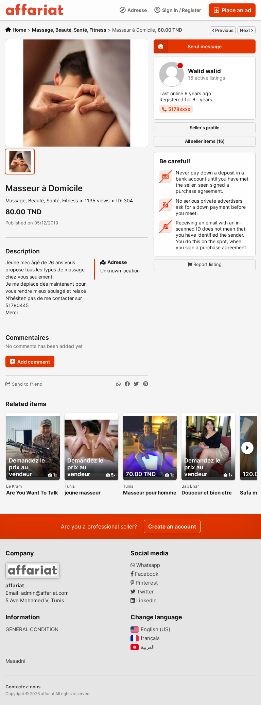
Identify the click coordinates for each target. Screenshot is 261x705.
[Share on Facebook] (127, 384)
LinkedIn (146, 601)
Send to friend (26, 384)
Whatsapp (147, 565)
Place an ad (235, 10)
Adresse (136, 10)
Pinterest (146, 583)
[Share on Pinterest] (145, 384)
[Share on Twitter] (136, 384)
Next (245, 30)
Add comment (33, 362)
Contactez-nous (22, 686)
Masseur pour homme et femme (149, 493)
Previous (223, 30)
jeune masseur (83, 493)
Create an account (172, 526)
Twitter (145, 592)
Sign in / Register (181, 10)
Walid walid (204, 71)
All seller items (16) (205, 141)
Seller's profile (205, 127)
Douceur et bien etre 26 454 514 (206, 493)
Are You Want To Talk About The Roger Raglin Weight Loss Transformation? (32, 493)
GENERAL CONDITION (31, 629)
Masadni (15, 661)
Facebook (146, 574)
